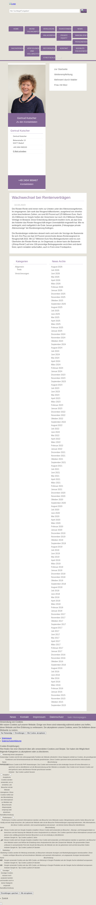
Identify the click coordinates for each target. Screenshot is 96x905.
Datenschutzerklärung (11, 741)
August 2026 (56, 267)
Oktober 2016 (57, 661)
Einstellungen (20, 733)
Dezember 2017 (58, 614)
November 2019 (58, 537)
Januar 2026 (56, 290)
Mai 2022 (55, 435)
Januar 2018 (56, 611)
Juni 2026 (55, 273)
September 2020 (58, 503)
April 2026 (55, 280)
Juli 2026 (55, 270)
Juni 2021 (55, 472)
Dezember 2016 (58, 655)
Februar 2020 (57, 526)
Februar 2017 (57, 648)
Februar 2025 (57, 327)
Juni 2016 (55, 675)
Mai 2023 (55, 395)
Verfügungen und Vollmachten (33, 51)
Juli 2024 (55, 351)
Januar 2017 (56, 651)
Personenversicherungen (81, 42)
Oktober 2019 (57, 540)
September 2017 (58, 624)
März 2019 (55, 564)
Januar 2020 (56, 530)
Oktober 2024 (57, 341)
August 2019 (56, 547)
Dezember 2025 (58, 294)
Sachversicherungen (17, 48)
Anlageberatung (49, 35)
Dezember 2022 (58, 412)
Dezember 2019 (58, 533)
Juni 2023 (55, 392)
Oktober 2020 (57, 499)
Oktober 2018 (57, 580)
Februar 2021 (57, 486)
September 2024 (58, 344)
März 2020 (55, 523)
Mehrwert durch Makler (65, 79)
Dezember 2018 (58, 574)
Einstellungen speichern (9, 893)
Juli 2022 (55, 429)
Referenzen (49, 48)
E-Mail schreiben (19, 151)
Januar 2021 (56, 489)
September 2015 (58, 705)
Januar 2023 (56, 408)
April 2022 (55, 439)
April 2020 (55, 520)
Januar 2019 (56, 570)
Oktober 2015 (57, 702)
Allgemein (19, 267)
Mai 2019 (55, 557)
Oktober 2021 (57, 459)
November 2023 (58, 378)
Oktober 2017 (57, 621)
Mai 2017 (55, 638)
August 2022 (56, 425)
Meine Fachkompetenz (33, 30)
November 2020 (58, 496)
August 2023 (56, 385)
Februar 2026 (57, 287)
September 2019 (58, 543)
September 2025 (58, 304)
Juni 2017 (55, 634)
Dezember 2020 (58, 493)
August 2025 (56, 307)
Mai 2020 (55, 516)
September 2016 (58, 665)
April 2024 (55, 361)
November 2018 (58, 577)
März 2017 (55, 645)
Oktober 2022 (57, 419)
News (80, 29)
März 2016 (55, 685)
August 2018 (56, 587)
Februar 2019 (57, 567)
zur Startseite (61, 69)
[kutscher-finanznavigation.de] (12, 4)
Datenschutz (57, 717)
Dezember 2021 (58, 452)
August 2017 (56, 628)
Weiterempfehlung (63, 74)
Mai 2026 (55, 277)
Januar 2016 (56, 692)
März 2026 (55, 284)
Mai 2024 (55, 358)
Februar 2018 (57, 607)
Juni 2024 (55, 354)
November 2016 (58, 658)
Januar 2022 (56, 449)
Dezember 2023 (58, 375)
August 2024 (56, 348)
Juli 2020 (55, 510)
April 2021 (55, 479)
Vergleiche (48, 29)
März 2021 (55, 483)
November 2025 (58, 297)
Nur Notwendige (6, 733)
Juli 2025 (55, 311)
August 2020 (56, 506)
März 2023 (55, 402)
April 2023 (55, 398)
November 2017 (58, 618)
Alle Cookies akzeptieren (36, 733)
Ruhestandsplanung (65, 29)
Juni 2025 (55, 314)
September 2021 (58, 462)
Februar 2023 (57, 405)
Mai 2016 (55, 678)
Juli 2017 (55, 631)
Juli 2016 (55, 672)
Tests (19, 269)
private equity (64, 36)
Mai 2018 (55, 597)
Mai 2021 (55, 476)
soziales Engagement (81, 49)
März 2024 (55, 365)
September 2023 (58, 381)
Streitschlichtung (49, 58)
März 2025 (55, 324)
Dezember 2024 (58, 334)
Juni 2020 (55, 513)
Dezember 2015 (58, 695)
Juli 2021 (55, 469)
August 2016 (56, 668)
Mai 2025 (55, 317)
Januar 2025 (56, 331)
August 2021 (56, 466)
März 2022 (55, 442)
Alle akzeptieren (26, 893)
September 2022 (58, 422)
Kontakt (64, 48)
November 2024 (58, 338)
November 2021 (58, 456)
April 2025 (55, 321)
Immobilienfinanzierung (81, 35)
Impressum (39, 717)
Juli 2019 (55, 550)
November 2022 (58, 415)
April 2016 (55, 682)
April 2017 (55, 641)
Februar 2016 (57, 688)
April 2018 (55, 601)
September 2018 (58, 584)
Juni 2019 (55, 553)
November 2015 (58, 698)
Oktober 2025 (57, 300)
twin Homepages (77, 717)
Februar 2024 (57, 368)
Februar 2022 (57, 446)
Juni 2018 (55, 594)
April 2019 (55, 560)
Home (16, 29)
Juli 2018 (55, 591)
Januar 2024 (56, 371)
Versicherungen (22, 273)
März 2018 (55, 604)
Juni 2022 (55, 432)
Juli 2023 (55, 388)
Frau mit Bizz (60, 85)
